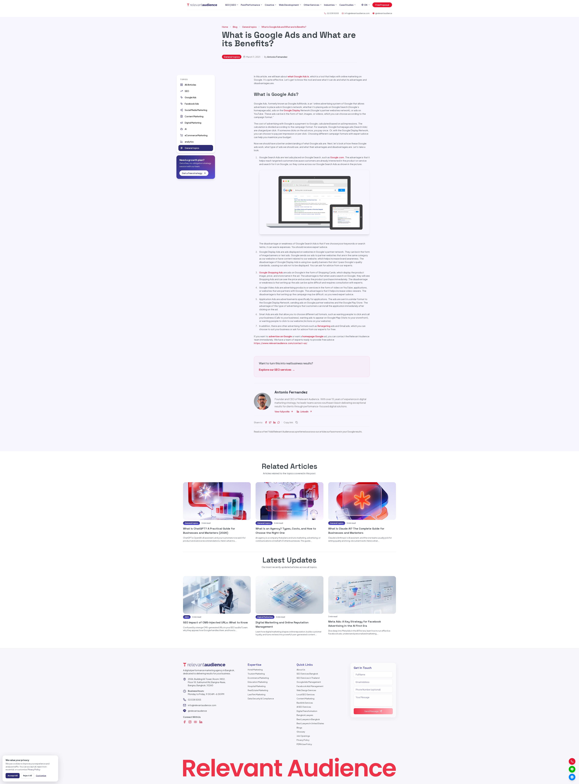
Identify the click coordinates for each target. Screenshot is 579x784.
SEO (187, 617)
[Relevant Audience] (202, 5)
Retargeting (323, 325)
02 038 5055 (194, 699)
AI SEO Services (304, 707)
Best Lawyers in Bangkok (308, 719)
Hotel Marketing (255, 669)
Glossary (301, 732)
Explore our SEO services (277, 369)
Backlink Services (305, 703)
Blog (235, 26)
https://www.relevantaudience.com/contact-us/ (280, 343)
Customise (41, 775)
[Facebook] (184, 721)
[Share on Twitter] (270, 422)
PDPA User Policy (304, 744)
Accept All (12, 775)
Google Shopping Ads (271, 272)
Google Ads (300, 76)
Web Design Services (306, 690)
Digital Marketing (265, 617)
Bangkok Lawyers (305, 715)
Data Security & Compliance (261, 698)
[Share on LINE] (278, 422)
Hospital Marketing (257, 686)
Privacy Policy (303, 740)
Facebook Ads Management (310, 686)
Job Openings (303, 736)
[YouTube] (195, 721)
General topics (249, 26)
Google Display (292, 110)
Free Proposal (382, 4)
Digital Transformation (307, 711)
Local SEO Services (306, 694)
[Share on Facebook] (266, 422)
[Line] (572, 769)
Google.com (337, 157)
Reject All (27, 775)
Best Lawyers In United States (310, 723)
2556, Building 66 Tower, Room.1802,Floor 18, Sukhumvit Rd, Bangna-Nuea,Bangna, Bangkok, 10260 (207, 682)
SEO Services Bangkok (307, 673)
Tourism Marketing (256, 673)
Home (225, 26)
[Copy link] (296, 422)
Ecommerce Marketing (258, 678)
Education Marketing (257, 682)
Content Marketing (305, 698)
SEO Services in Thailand (308, 678)
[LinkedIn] (200, 721)
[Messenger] (572, 777)
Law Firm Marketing (256, 694)
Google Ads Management (309, 682)
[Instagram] (189, 721)
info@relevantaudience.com (202, 705)
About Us (301, 669)
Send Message (371, 711)
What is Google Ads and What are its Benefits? (283, 26)
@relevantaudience (197, 710)
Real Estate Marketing (258, 690)
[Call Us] (572, 761)
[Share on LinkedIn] (274, 422)
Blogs (299, 727)
